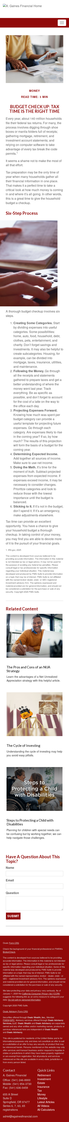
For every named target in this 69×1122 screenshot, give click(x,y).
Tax (39, 1090)
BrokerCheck (9, 951)
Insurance (43, 1087)
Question (12, 893)
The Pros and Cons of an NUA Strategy (28, 669)
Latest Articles (45, 1102)
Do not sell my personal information (24, 999)
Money (41, 1094)
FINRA (6, 1020)
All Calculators (46, 1109)
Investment (44, 1079)
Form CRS (14, 942)
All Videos (43, 1106)
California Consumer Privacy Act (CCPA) (41, 993)
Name (10, 868)
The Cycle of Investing (23, 745)
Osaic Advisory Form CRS (15, 1011)
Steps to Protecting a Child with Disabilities (30, 822)
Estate (41, 1083)
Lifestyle (42, 1098)
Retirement (44, 1075)
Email (10, 880)
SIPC (12, 1020)
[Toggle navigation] (62, 23)
